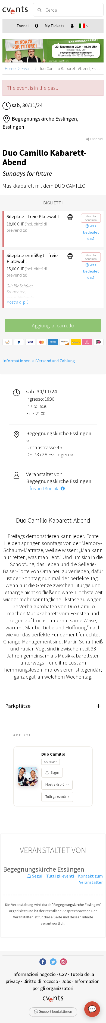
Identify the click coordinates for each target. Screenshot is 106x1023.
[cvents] (15, 9)
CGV (63, 974)
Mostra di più (18, 302)
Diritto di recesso (40, 981)
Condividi (96, 139)
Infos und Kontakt (43, 488)
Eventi (27, 68)
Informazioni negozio (34, 974)
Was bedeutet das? (91, 232)
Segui (55, 772)
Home (10, 68)
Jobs (66, 981)
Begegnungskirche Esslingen (43, 869)
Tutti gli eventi (55, 796)
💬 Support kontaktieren (53, 1012)
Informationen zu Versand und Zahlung (38, 360)
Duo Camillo (53, 754)
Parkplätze (17, 705)
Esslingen (59, 454)
